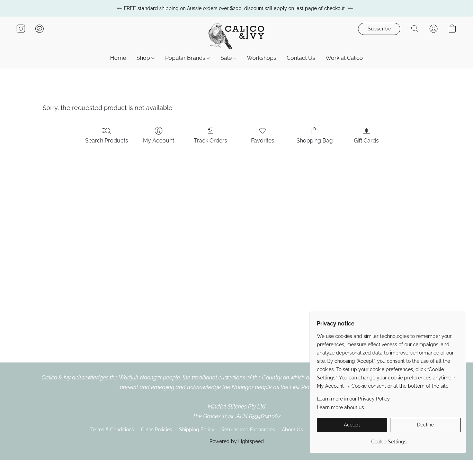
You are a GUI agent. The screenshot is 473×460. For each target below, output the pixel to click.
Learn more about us (340, 407)
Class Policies (156, 429)
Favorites (262, 140)
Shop (143, 58)
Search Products (106, 140)
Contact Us (301, 58)
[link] (389, 439)
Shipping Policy (196, 429)
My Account (158, 140)
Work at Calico (344, 58)
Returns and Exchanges (248, 429)
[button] (236, 35)
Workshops (261, 58)
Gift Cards (366, 140)
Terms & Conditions (112, 429)
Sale (227, 58)
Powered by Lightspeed (236, 441)
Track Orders (210, 140)
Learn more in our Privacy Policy (353, 399)
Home (118, 58)
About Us (292, 429)
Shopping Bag (314, 140)
